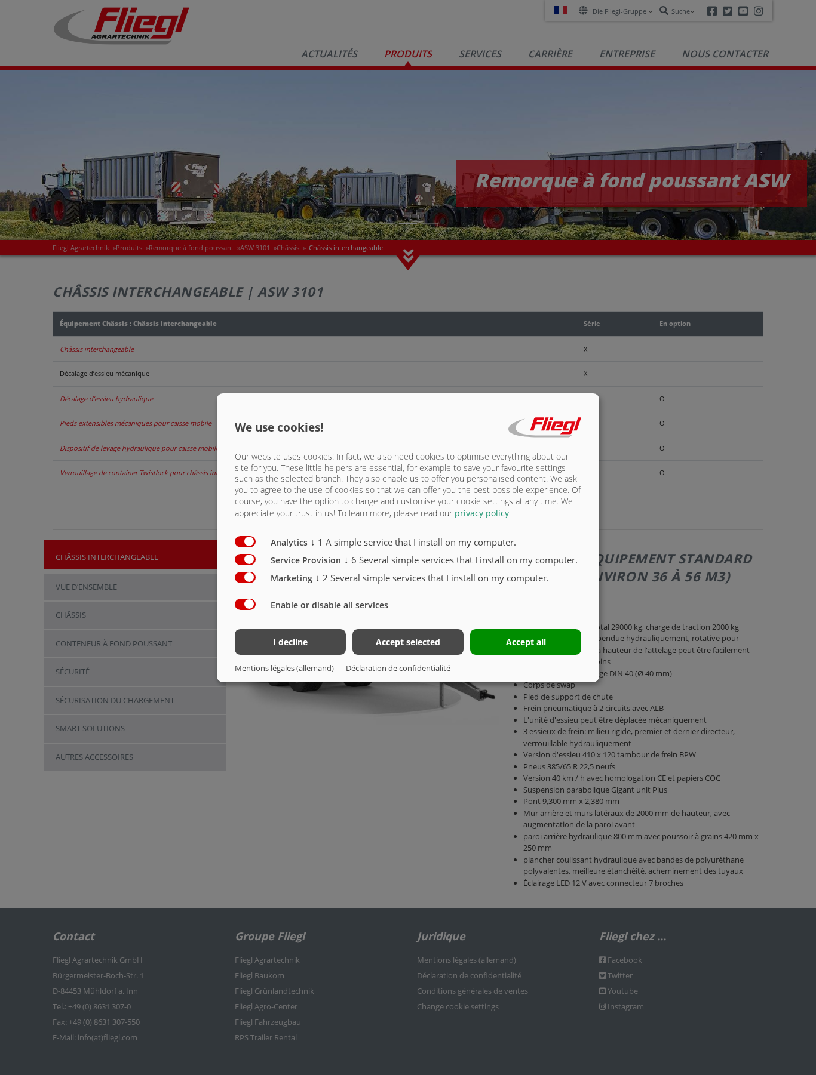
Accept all (526, 642)
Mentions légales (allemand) (284, 668)
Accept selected (408, 642)
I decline (290, 642)
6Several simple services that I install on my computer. (461, 560)
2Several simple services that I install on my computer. (432, 578)
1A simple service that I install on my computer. (413, 542)
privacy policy (482, 513)
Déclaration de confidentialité (398, 668)
